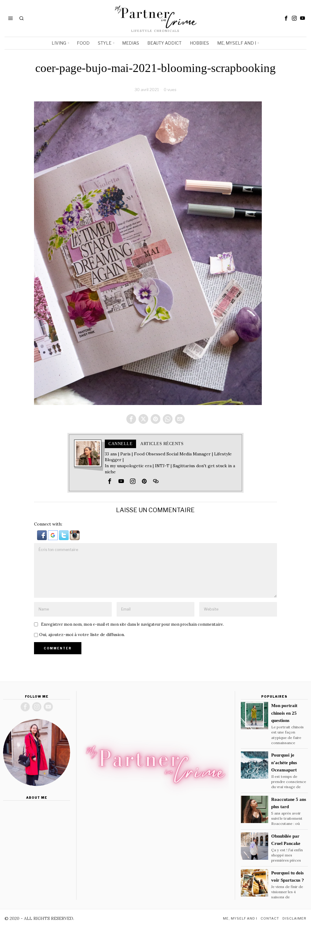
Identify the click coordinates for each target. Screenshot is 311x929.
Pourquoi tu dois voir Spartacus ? (287, 876)
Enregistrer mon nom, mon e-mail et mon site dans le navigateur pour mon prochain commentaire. (132, 624)
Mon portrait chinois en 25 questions (284, 713)
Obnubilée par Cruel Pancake (285, 839)
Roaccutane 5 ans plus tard (288, 803)
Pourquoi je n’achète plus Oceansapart (284, 762)
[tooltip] (286, 18)
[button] (42, 535)
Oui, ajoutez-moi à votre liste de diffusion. (81, 634)
